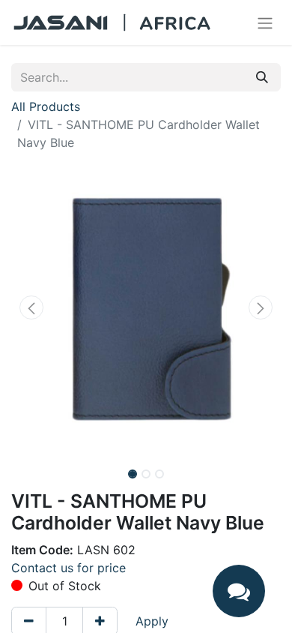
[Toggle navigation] (265, 22)
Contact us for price (68, 567)
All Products (45, 106)
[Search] (262, 77)
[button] (31, 307)
